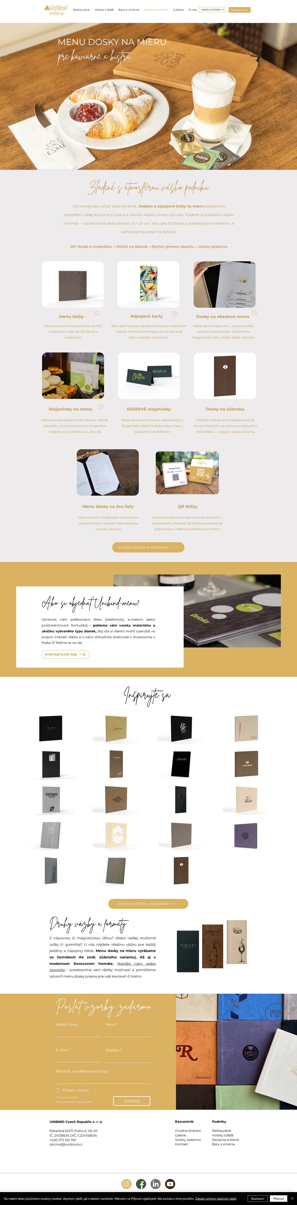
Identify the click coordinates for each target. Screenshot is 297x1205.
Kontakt (181, 1144)
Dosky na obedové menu (223, 316)
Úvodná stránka (188, 1131)
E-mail (62, 1050)
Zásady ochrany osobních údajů (215, 1199)
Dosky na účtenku (226, 409)
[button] (213, 10)
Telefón (112, 1050)
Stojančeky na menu (71, 409)
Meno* (111, 1024)
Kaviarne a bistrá (225, 1140)
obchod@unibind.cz (66, 1144)
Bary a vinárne (223, 1144)
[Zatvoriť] (292, 1198)
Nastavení (257, 1199)
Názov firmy (67, 1024)
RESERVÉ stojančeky (149, 409)
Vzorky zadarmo (188, 1140)
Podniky (219, 1122)
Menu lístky (71, 316)
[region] (97, 313)
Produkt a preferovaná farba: (82, 1071)
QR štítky (187, 506)
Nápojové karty (147, 316)
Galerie (180, 1135)
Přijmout (278, 1199)
